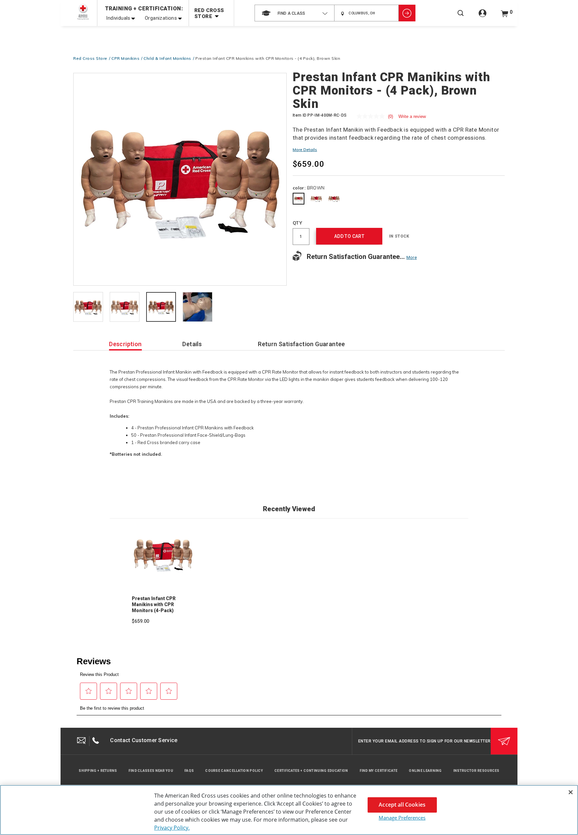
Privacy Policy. (172, 827)
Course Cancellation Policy (234, 771)
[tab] (88, 307)
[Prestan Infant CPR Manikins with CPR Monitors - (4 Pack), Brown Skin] (180, 179)
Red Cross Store (90, 58)
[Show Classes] (407, 13)
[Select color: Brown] (298, 198)
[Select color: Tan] (316, 198)
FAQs (189, 771)
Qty (297, 223)
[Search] (461, 17)
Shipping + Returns (98, 771)
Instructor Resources (476, 771)
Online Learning (425, 771)
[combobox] (294, 13)
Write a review (412, 116)
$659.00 (140, 621)
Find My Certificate (379, 771)
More (411, 257)
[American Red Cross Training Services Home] (83, 12)
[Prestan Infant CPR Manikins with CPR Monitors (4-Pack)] (163, 554)
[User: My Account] (482, 16)
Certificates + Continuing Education (311, 771)
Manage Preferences (402, 817)
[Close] (570, 792)
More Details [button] (305, 149)
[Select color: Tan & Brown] (334, 198)
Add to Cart (349, 236)
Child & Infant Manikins (167, 58)
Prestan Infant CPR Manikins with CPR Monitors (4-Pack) (154, 604)
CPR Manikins (125, 58)
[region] (289, 810)
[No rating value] (372, 116)
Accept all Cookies (402, 804)
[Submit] (504, 741)
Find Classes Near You (150, 771)
